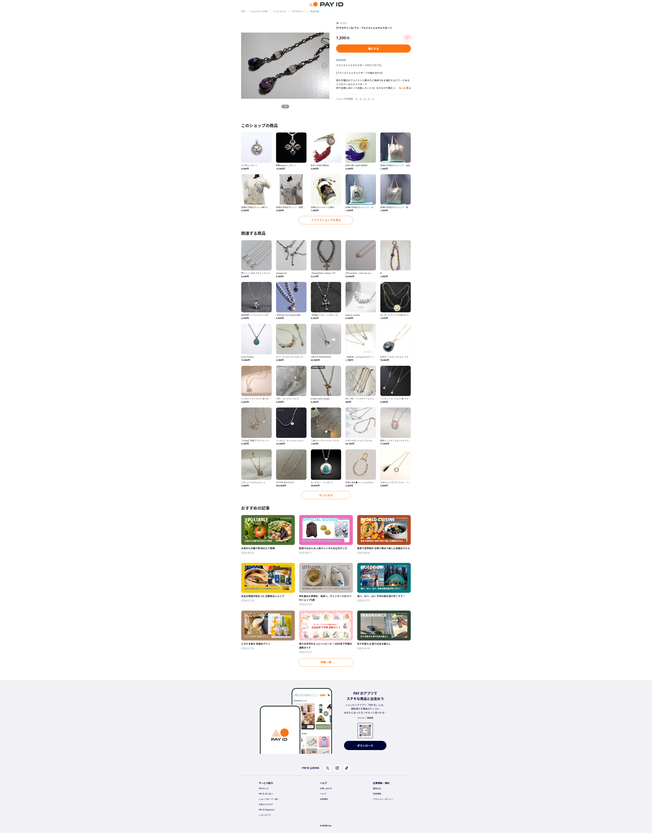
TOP (243, 11)
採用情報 (377, 794)
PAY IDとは (264, 788)
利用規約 (324, 799)
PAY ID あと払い (266, 794)
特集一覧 (326, 662)
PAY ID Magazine (266, 810)
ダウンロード (365, 745)
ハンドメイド (279, 11)
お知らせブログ (266, 804)
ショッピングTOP (259, 11)
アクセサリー (298, 11)
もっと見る (405, 88)
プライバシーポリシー (383, 799)
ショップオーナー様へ (269, 799)
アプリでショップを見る (326, 220)
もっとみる (326, 495)
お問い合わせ (326, 788)
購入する (373, 48)
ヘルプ (323, 794)
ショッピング (265, 815)
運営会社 (377, 788)
